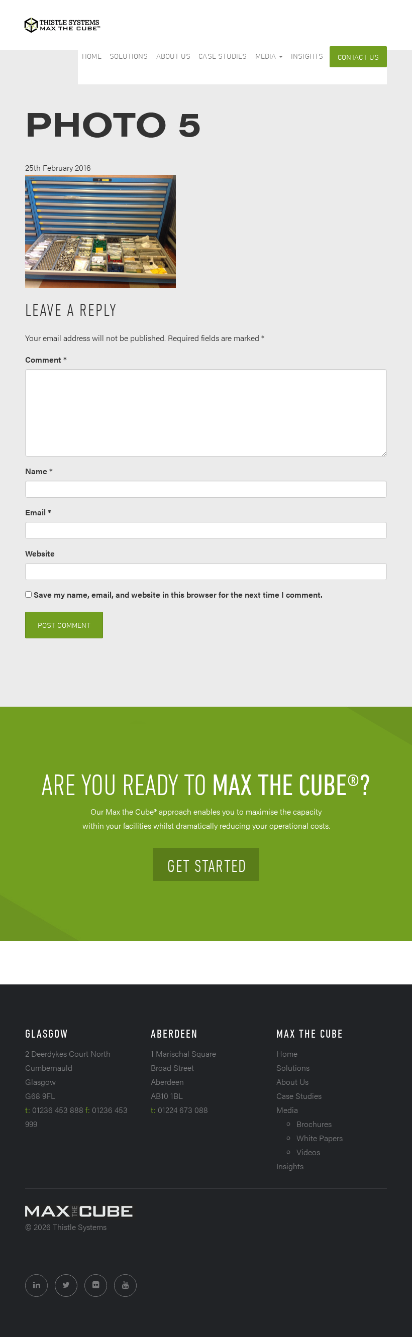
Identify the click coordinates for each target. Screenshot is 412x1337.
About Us (173, 56)
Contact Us (358, 57)
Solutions (129, 56)
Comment (46, 359)
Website (40, 553)
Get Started (206, 865)
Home (91, 56)
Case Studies (222, 56)
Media (266, 56)
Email (38, 512)
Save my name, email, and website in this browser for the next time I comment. (178, 594)
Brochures (314, 1124)
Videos (308, 1152)
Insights (307, 56)
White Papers (319, 1138)
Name (39, 471)
